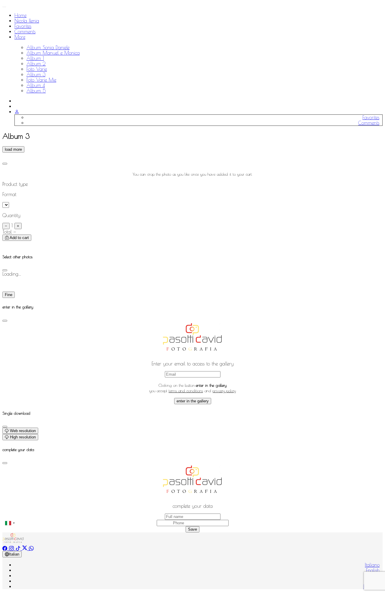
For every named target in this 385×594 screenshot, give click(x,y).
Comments (24, 31)
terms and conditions (186, 390)
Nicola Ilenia (26, 20)
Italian (14, 554)
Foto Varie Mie (41, 80)
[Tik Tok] (19, 548)
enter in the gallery (193, 401)
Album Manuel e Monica (53, 53)
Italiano (372, 565)
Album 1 (35, 58)
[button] (16, 111)
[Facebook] (5, 548)
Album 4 (35, 85)
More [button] (19, 37)
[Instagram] (12, 548)
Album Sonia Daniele (47, 47)
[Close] (4, 164)
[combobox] (10, 523)
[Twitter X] (25, 548)
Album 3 (35, 74)
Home (20, 15)
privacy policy (224, 390)
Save (192, 529)
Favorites (22, 26)
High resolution (22, 437)
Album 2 (36, 63)
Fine (8, 294)
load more (13, 149)
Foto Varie (36, 69)
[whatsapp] (31, 548)
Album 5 (36, 90)
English (373, 570)
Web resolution (22, 431)
